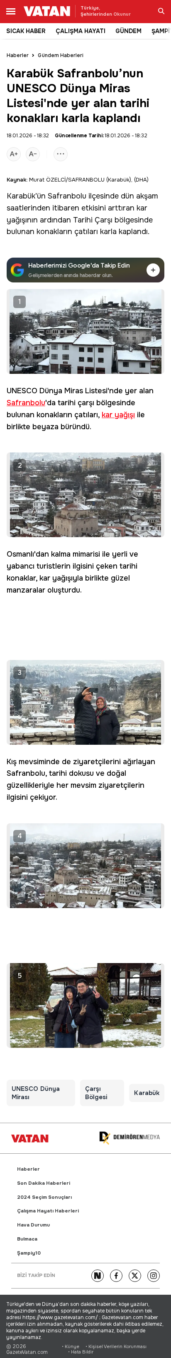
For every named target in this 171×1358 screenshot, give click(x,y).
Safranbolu (67, 196)
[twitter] (135, 1276)
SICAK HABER (26, 31)
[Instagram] (153, 1276)
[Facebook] (116, 1276)
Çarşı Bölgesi (96, 1093)
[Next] (97, 1276)
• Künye (70, 1346)
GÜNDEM (128, 31)
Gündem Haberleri (60, 55)
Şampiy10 (29, 1253)
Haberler (18, 55)
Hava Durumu (33, 1225)
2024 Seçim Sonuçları (44, 1197)
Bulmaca (27, 1239)
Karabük (21, 196)
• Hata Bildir (80, 1352)
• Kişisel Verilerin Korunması (116, 1346)
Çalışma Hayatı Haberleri (48, 1211)
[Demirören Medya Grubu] (129, 1138)
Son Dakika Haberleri (43, 1183)
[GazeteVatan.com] (30, 1138)
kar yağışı (118, 414)
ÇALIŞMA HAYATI (80, 31)
